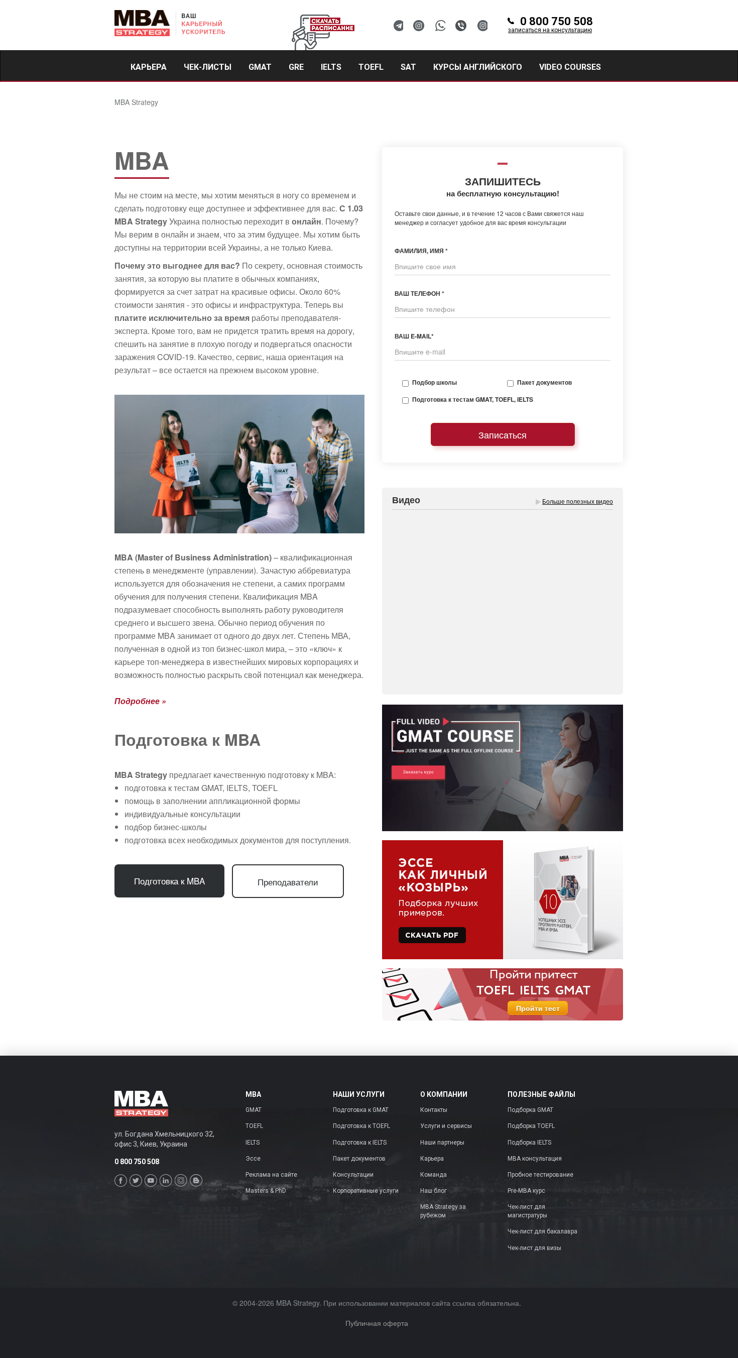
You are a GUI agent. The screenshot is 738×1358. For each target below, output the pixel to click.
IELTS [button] (331, 67)
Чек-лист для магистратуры (527, 1211)
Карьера (149, 67)
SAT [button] (408, 67)
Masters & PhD (265, 1190)
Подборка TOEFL (531, 1125)
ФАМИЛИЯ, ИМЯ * (421, 251)
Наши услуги (359, 1094)
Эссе (253, 1158)
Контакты (433, 1109)
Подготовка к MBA (169, 880)
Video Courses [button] (570, 67)
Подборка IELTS (529, 1142)
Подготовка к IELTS (360, 1142)
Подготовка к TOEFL (361, 1125)
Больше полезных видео (577, 501)
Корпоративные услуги (366, 1190)
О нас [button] (212, 97)
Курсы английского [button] (477, 67)
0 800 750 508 (550, 25)
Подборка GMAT (530, 1109)
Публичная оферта (376, 1323)
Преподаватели (288, 881)
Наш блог (433, 1190)
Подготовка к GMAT (361, 1109)
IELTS (252, 1142)
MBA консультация (535, 1158)
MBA (253, 1094)
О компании (443, 1094)
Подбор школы (434, 382)
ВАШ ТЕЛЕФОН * (419, 293)
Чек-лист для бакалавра (542, 1231)
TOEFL (254, 1125)
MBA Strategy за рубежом (443, 1211)
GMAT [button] (260, 67)
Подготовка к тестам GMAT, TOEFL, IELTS (472, 399)
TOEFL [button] (371, 67)
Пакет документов (544, 382)
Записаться (502, 434)
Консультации (353, 1174)
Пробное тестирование (540, 1174)
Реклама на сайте (271, 1174)
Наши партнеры (442, 1142)
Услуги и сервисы (446, 1125)
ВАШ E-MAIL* (414, 336)
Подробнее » (140, 701)
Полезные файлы (541, 1094)
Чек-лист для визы (534, 1248)
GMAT (253, 1109)
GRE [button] (296, 67)
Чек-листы (207, 67)
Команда (433, 1174)
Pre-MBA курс (526, 1190)
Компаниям (157, 97)
